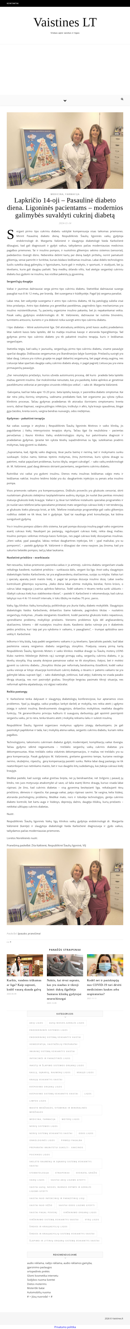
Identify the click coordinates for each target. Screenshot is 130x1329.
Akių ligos (36, 1023)
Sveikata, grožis (86, 1172)
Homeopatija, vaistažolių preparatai (53, 1044)
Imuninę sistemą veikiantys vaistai (52, 1051)
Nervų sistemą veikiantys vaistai (50, 1133)
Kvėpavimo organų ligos (45, 1086)
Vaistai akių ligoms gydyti (68, 1180)
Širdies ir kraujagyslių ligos (48, 1226)
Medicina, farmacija (65, 194)
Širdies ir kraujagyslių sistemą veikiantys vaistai (62, 1233)
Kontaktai (13, 3)
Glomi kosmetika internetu (42, 1275)
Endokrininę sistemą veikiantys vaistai (55, 1037)
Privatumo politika (65, 1327)
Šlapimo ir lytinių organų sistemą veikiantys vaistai (64, 1240)
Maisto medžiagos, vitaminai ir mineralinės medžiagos (58, 1109)
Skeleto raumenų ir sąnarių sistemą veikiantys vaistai (60, 1163)
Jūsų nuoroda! (40, 1296)
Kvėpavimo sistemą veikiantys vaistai (53, 1093)
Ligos (88, 1093)
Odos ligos (86, 1133)
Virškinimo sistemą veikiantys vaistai (54, 1219)
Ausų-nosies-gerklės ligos (66, 1023)
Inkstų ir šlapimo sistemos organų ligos (56, 1065)
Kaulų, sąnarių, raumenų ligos (50, 1072)
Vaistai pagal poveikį (43, 1212)
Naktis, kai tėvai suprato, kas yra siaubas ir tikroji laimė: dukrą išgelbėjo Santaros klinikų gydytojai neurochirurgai (64, 989)
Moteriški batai (36, 1288)
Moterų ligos (71, 1119)
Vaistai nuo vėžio (40, 1205)
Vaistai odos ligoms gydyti (77, 1205)
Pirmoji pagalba (71, 1140)
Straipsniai (62, 1172)
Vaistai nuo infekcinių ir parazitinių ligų (57, 1198)
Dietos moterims (37, 1284)
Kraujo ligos (85, 1072)
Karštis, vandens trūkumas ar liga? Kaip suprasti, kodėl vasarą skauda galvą (24, 985)
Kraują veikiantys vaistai (45, 1079)
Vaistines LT (65, 22)
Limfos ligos (37, 1101)
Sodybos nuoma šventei (41, 1279)
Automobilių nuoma (39, 1292)
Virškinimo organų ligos (80, 1212)
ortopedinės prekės (38, 1271)
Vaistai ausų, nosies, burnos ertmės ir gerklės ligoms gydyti (60, 1189)
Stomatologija (39, 1172)
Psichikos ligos (39, 1154)
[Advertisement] (65, 70)
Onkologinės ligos (42, 1140)
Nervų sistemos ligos (43, 1126)
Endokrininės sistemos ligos (48, 1030)
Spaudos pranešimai (29, 933)
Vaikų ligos (37, 1180)
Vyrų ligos (92, 1219)
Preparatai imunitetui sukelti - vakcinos (56, 1147)
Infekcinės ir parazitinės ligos (49, 1058)
